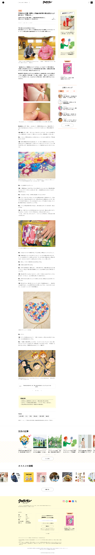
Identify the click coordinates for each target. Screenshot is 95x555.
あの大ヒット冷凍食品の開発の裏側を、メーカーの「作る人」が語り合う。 (37, 402)
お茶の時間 (21, 416)
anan (28, 548)
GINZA (42, 548)
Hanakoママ (57, 548)
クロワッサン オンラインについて (23, 537)
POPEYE (34, 548)
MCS (40, 549)
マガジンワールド (44, 549)
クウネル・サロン (62, 548)
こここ (66, 548)
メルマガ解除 (47, 533)
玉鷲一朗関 (41, 416)
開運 (19, 519)
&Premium (48, 548)
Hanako (45, 548)
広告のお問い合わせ (35, 537)
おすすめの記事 (20, 521)
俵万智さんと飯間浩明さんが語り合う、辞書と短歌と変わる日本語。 (35, 400)
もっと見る (67, 125)
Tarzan (51, 548)
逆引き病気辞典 (28, 522)
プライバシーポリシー (51, 528)
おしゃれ (19, 516)
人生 (26, 519)
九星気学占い (28, 521)
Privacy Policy (53, 549)
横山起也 (35, 416)
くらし (20, 10)
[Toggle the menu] (3, 2)
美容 (26, 514)
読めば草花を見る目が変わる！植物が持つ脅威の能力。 (33, 404)
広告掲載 (48, 549)
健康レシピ (20, 522)
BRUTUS (31, 548)
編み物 (47, 416)
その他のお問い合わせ (42, 537)
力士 (26, 416)
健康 (19, 514)
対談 (30, 416)
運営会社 (30, 537)
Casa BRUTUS (38, 548)
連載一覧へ (47, 489)
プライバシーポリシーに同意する (48, 523)
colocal (54, 548)
